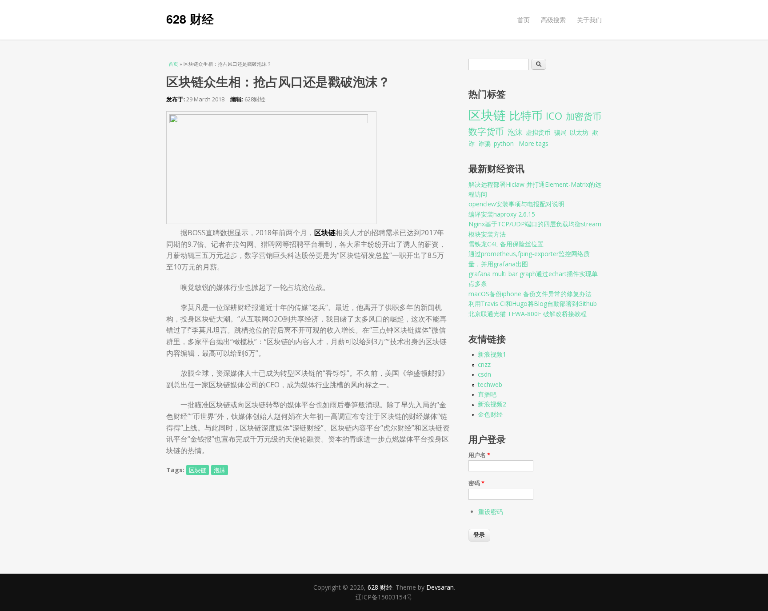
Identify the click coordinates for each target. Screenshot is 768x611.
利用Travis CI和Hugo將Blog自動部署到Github (532, 303)
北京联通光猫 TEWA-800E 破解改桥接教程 (527, 314)
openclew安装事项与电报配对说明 (516, 204)
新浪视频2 (492, 404)
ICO (554, 116)
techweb (490, 384)
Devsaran (440, 587)
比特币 (526, 115)
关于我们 (589, 20)
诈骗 (484, 143)
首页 (523, 20)
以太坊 (579, 132)
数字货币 (486, 131)
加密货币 (583, 116)
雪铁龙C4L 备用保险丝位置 (506, 244)
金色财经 (490, 414)
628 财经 (190, 18)
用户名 (479, 455)
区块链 (197, 470)
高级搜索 (553, 20)
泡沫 (219, 470)
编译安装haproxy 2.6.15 (501, 214)
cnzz (484, 364)
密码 (476, 483)
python (504, 143)
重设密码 (490, 511)
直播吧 (487, 394)
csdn (484, 374)
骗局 (560, 132)
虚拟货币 (538, 132)
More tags (533, 143)
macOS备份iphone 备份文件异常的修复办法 (530, 293)
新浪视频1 (492, 354)
